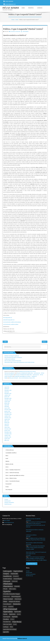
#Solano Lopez (35, 560)
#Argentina (28, 560)
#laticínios (18, 599)
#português (6, 616)
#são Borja (16, 622)
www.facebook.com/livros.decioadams (12, 322)
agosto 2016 (7, 401)
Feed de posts (7, 501)
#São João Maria (7, 624)
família (32, 549)
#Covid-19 (37, 522)
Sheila (5, 378)
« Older (5, 341)
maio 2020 (6, 387)
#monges (5, 606)
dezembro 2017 (7, 393)
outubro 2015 (7, 416)
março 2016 (7, 408)
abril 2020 (6, 388)
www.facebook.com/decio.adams (10, 324)
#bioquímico (15, 576)
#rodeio (6, 619)
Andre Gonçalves (8, 376)
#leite (5, 601)
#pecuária (7, 612)
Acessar (6, 499)
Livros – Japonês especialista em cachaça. (15, 475)
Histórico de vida (9, 464)
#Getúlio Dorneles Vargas (11, 594)
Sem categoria (9, 489)
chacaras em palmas (9, 374)
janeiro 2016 (7, 411)
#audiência (7, 576)
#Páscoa (38, 539)
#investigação (15, 596)
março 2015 (7, 427)
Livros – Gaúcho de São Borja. (12, 472)
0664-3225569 (7, 520)
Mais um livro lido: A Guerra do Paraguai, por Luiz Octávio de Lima (19, 362)
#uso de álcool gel (37, 525)
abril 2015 (6, 425)
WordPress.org (7, 504)
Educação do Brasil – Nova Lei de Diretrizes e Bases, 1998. (22, 378)
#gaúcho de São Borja (38, 547)
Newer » (44, 341)
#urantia (14, 624)
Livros (7, 467)
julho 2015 (6, 421)
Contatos (39, 7)
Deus (11, 626)
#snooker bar (6, 621)
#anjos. (6, 574)
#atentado (14, 574)
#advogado (7, 571)
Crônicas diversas (10, 450)
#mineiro (16, 604)
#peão (5, 614)
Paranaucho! (8, 483)
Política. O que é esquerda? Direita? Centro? (23, 29)
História (7, 461)
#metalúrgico (7, 604)
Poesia (7, 486)
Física (7, 455)
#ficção (5, 589)
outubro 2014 (7, 435)
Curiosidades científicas (11, 452)
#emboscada (14, 581)
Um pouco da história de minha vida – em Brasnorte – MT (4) (30, 373)
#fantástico (8, 586)
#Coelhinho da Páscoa (34, 538)
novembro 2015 (8, 414)
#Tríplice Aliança (43, 560)
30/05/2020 (28, 520)
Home (23, 7)
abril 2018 (6, 392)
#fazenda (35, 546)
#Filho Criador (12, 588)
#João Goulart (8, 599)
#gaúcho (6, 591)
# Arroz (30, 546)
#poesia (18, 614)
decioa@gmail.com (7, 317)
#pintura (12, 614)
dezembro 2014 (7, 432)
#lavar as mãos (32, 523)
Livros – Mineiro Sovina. (11, 478)
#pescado (17, 612)
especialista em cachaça (9, 629)
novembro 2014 (8, 433)
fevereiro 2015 (7, 429)
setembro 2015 (7, 417)
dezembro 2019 (7, 390)
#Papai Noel (33, 539)
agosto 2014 (7, 438)
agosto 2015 (7, 419)
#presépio (43, 539)
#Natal (40, 538)
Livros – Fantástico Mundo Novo (13, 469)
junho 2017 (6, 396)
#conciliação (18, 579)
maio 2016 (6, 404)
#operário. (10, 606)
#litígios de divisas (14, 601)
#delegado (6, 581)
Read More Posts (31, 563)
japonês (6, 632)
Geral (7, 458)
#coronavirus (32, 522)
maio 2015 (6, 424)
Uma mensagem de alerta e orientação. (13, 357)
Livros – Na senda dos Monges (12, 481)
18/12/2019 (28, 536)
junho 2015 (6, 422)
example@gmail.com (10, 4)
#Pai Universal (10, 609)
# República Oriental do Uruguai (36, 558)
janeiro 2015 (7, 430)
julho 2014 (6, 440)
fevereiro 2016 (7, 409)
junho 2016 (6, 403)
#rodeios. (28, 549)
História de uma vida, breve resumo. (28, 371)
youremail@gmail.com (9, 522)
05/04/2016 (6, 31)
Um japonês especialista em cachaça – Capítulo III (25, 376)
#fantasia (7, 584)
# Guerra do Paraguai (33, 557)
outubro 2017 (7, 395)
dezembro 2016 (7, 398)
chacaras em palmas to (9, 373)
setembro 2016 (7, 400)
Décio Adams (11, 7)
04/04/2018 (28, 544)
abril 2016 (6, 406)
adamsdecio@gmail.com (8, 319)
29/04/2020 (28, 531)
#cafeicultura (7, 579)
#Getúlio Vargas (6, 596)
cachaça (5, 627)
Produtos (31, 7)
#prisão (14, 617)
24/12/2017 (28, 555)
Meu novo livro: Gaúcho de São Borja (12, 360)
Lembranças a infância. (9, 359)
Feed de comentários (9, 502)
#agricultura (17, 571)
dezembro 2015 (7, 412)
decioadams (25, 31)
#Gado (31, 547)
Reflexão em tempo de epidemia (11, 355)
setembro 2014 (7, 437)
